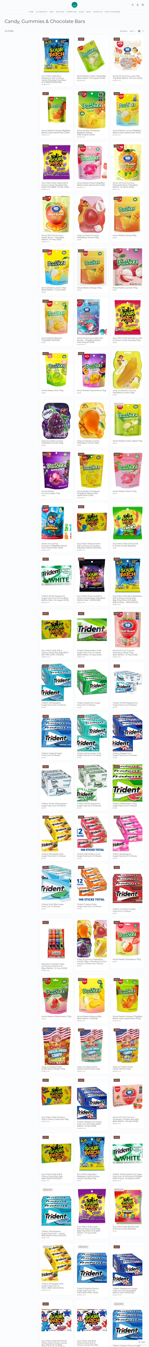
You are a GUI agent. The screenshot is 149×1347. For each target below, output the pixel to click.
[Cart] (142, 4)
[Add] (68, 70)
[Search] (132, 4)
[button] (132, 31)
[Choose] (103, 70)
